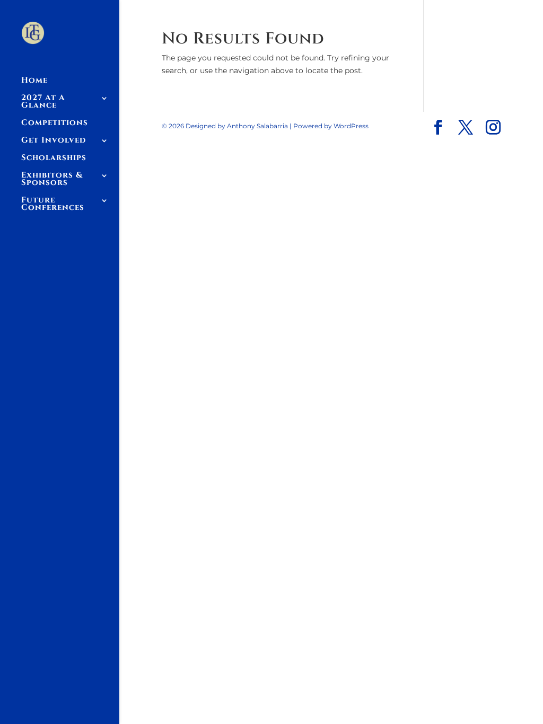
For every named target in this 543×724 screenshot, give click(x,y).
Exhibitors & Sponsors (52, 180)
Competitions (54, 123)
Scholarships (53, 158)
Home (34, 81)
